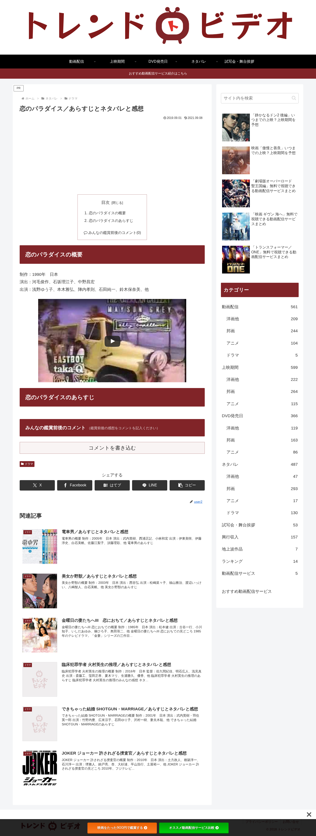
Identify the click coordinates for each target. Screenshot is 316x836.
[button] (187, 485)
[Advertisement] (112, 156)
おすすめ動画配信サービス (247, 591)
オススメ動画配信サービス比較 (191, 828)
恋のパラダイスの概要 (107, 213)
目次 (105, 202)
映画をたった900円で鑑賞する (120, 828)
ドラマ (29, 464)
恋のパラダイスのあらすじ (111, 220)
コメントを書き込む (112, 448)
